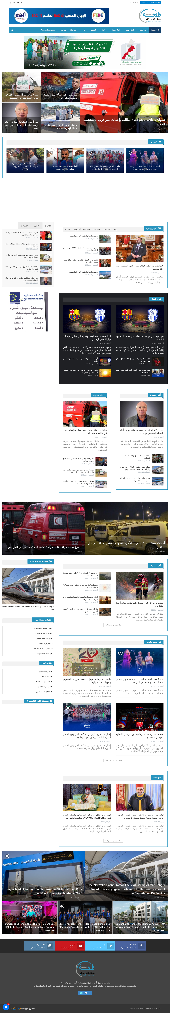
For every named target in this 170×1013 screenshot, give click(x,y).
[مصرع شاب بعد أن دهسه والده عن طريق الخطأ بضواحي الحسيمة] (21, 87)
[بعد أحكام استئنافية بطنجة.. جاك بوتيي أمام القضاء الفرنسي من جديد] (21, 117)
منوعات (63, 30)
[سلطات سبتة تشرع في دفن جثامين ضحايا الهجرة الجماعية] (60, 117)
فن (84, 30)
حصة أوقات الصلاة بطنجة (42, 628)
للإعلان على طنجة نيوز (43, 692)
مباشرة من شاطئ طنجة (42, 648)
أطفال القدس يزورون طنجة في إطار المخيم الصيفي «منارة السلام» (105, 167)
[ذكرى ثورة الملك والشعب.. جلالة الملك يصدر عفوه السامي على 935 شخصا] (105, 263)
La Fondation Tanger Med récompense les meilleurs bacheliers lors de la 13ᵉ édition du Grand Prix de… (85, 927)
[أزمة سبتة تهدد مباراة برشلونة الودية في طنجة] (105, 361)
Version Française (48, 30)
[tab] (48, 225)
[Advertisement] (85, 198)
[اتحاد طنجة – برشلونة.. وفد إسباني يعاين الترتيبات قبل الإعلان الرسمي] (87, 319)
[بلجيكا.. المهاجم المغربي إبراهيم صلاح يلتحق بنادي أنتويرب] (158, 361)
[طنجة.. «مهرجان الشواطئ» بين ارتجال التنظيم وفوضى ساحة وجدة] (139, 717)
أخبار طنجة (143, 30)
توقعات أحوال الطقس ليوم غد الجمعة (83, 236)
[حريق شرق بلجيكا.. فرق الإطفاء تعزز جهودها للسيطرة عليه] (105, 576)
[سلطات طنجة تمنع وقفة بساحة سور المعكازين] (157, 458)
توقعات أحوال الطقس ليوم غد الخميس (83, 272)
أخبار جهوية (130, 30)
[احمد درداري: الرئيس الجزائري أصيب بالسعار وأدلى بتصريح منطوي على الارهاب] (69, 528)
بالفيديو (93, 30)
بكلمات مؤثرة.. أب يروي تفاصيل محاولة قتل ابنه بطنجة (65, 167)
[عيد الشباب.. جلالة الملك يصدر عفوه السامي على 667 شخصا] (139, 248)
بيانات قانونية (46, 676)
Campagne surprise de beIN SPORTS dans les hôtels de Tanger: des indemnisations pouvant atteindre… (30, 927)
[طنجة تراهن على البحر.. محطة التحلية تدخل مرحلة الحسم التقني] (157, 481)
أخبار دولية (73, 30)
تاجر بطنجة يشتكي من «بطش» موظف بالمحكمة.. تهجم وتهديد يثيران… (25, 166)
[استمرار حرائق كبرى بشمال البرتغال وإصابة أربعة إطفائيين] (139, 586)
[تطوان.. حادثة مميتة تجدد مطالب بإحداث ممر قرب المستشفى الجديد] (124, 102)
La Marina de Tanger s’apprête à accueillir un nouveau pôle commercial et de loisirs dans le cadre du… (140, 927)
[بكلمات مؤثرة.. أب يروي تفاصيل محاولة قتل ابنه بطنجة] (65, 160)
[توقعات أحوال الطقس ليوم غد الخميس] (105, 275)
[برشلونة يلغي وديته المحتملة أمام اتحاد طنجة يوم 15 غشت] (140, 319)
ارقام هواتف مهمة (45, 643)
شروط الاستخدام (44, 671)
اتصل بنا (133, 3)
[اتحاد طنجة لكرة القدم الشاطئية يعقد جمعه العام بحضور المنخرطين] (158, 373)
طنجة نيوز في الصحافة (42, 681)
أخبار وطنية (116, 30)
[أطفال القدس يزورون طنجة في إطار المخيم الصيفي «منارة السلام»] (105, 160)
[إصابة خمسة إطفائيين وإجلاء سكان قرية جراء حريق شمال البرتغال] (105, 600)
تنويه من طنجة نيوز (44, 686)
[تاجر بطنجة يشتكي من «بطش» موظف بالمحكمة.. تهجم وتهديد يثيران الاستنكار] (25, 160)
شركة (23, 1008)
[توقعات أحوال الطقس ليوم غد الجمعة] (105, 239)
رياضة (104, 30)
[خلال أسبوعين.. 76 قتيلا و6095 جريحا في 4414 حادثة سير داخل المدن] (105, 251)
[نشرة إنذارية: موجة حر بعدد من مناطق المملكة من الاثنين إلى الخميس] (105, 373)
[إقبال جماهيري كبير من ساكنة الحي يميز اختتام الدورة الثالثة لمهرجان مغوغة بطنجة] (87, 717)
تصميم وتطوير (30, 1008)
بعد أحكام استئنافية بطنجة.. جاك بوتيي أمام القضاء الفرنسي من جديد (21, 125)
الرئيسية (154, 30)
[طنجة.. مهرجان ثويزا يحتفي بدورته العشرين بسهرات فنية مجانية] (87, 662)
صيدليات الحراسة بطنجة (43, 633)
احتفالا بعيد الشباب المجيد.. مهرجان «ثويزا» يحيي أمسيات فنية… (145, 167)
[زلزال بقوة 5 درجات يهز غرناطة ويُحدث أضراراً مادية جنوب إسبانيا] (105, 612)
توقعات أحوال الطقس (43, 638)
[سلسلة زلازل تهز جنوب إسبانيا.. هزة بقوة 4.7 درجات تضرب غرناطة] (105, 588)
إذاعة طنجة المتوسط (43, 653)
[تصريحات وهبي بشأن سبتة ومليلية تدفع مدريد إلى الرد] (60, 87)
